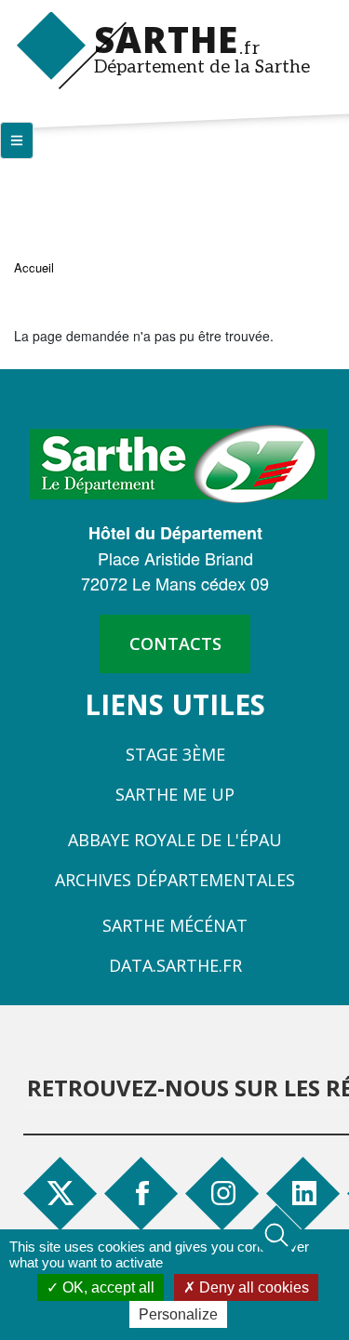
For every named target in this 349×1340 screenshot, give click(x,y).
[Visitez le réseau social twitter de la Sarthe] (60, 1193)
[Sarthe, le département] (179, 462)
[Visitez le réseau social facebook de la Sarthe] (150, 1193)
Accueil (34, 267)
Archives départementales (175, 880)
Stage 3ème (175, 754)
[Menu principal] (17, 140)
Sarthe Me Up (175, 794)
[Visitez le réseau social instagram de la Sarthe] (225, 1193)
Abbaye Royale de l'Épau (175, 840)
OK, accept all (106, 1287)
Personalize (178, 1314)
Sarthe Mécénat (175, 925)
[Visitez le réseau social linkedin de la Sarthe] (306, 1193)
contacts (175, 643)
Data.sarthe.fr (175, 965)
